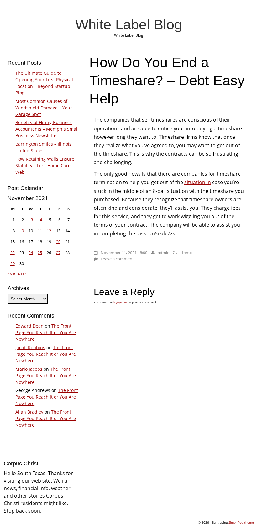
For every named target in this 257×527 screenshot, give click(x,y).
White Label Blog (128, 24)
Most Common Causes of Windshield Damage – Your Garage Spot (43, 107)
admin (164, 252)
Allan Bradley (29, 412)
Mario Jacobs (28, 369)
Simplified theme (241, 522)
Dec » (22, 273)
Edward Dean (29, 326)
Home (186, 252)
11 (40, 230)
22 (12, 252)
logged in (120, 302)
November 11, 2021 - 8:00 (124, 252)
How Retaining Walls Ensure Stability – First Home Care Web (44, 165)
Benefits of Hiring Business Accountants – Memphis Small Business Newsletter (47, 128)
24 (31, 252)
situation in (197, 182)
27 (58, 252)
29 (12, 263)
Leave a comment (117, 259)
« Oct (11, 273)
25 (40, 252)
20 (58, 241)
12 (49, 230)
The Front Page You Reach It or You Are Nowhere (45, 332)
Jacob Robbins (30, 347)
